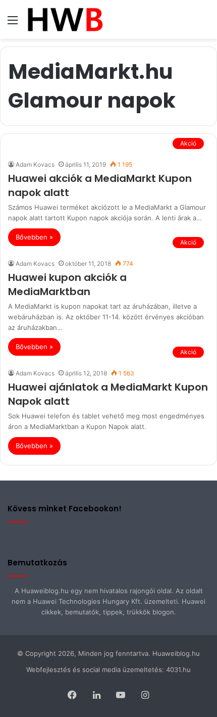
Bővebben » (34, 237)
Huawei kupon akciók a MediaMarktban (67, 284)
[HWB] (64, 19)
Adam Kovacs (35, 164)
